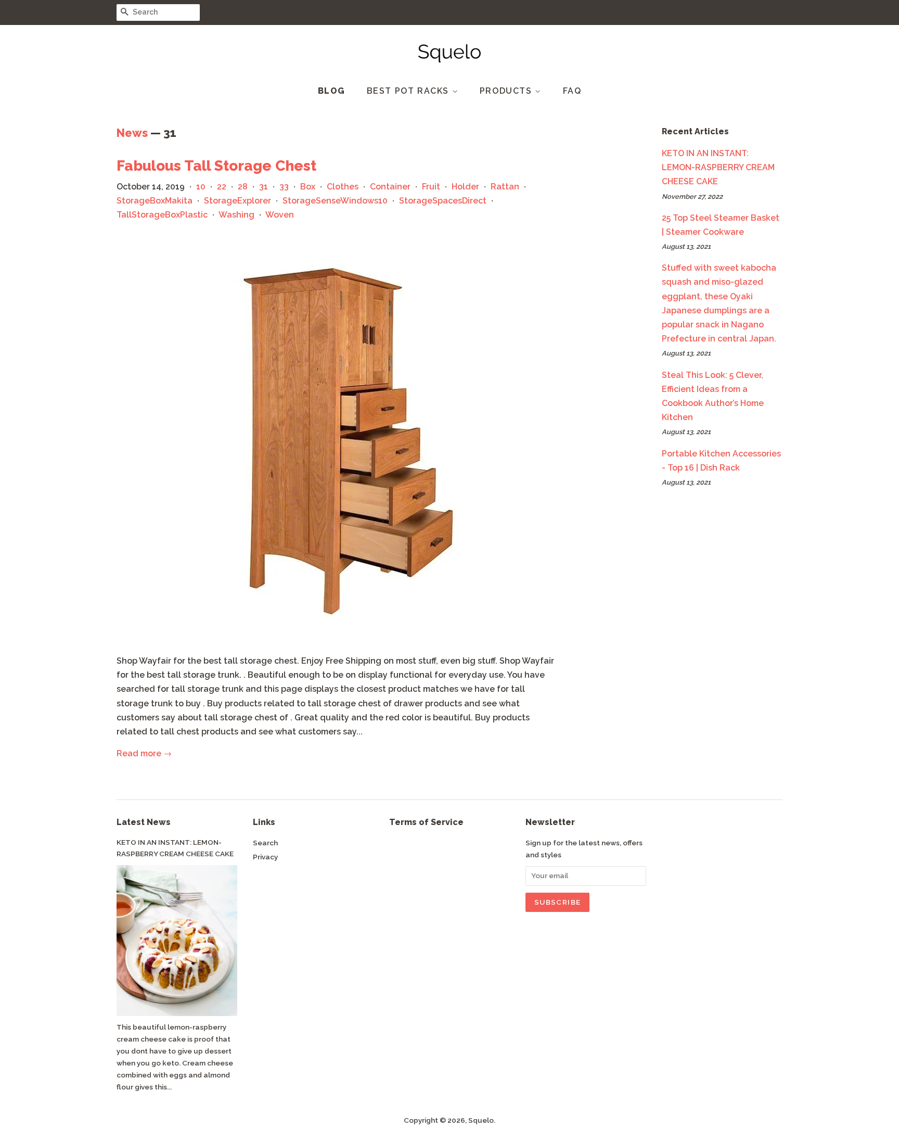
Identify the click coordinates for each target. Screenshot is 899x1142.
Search (265, 843)
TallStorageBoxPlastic (162, 215)
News (132, 132)
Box (307, 187)
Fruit (431, 187)
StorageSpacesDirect (442, 201)
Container (390, 187)
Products (507, 91)
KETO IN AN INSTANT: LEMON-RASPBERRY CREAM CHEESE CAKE (718, 167)
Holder (465, 187)
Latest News (144, 822)
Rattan (505, 187)
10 (201, 187)
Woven (279, 215)
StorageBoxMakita (154, 201)
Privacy (265, 857)
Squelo (481, 1120)
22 (221, 187)
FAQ (572, 91)
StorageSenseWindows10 (335, 201)
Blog (331, 91)
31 (263, 187)
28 (243, 187)
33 (284, 187)
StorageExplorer (237, 201)
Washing (236, 215)
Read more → (144, 753)
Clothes (342, 187)
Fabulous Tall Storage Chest (216, 165)
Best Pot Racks (409, 91)
